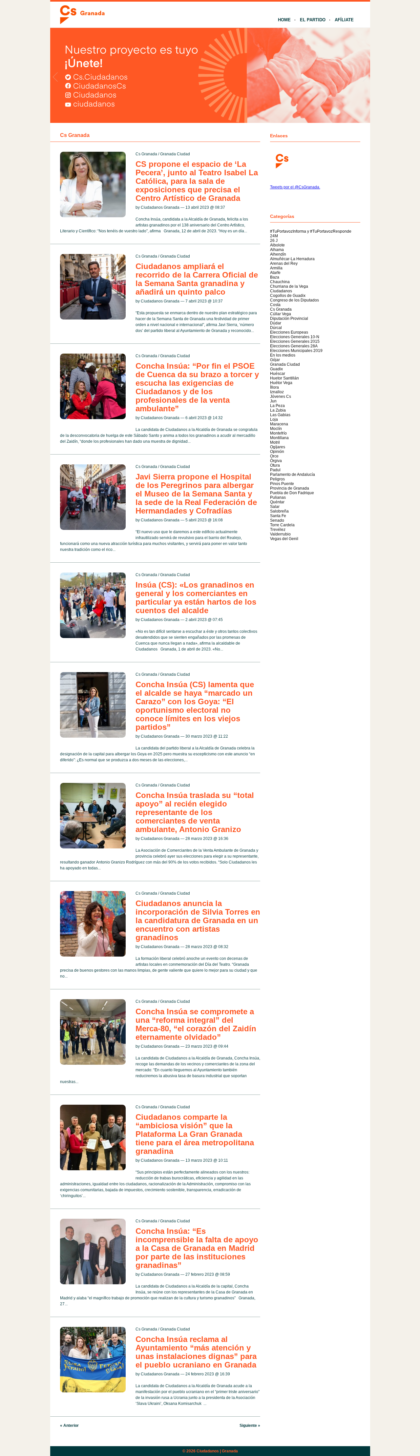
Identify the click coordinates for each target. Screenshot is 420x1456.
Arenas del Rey (284, 263)
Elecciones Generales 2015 (295, 341)
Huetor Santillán (284, 378)
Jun (273, 401)
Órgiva (276, 460)
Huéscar (277, 373)
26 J (274, 240)
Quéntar (277, 502)
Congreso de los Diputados (294, 300)
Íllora (274, 387)
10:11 (223, 1160)
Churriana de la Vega (289, 286)
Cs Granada (146, 154)
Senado (277, 520)
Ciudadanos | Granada (217, 1451)
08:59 (225, 1274)
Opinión (277, 451)
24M (274, 236)
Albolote (277, 245)
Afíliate (344, 19)
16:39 (225, 1374)
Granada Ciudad (175, 154)
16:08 (218, 520)
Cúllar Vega (280, 314)
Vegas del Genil (284, 538)
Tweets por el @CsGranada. (295, 187)
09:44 (223, 1046)
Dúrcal (276, 327)
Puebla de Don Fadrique (292, 493)
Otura (275, 465)
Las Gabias (280, 415)
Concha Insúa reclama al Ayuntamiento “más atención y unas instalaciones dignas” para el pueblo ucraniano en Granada (196, 1352)
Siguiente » (250, 1425)
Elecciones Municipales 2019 (296, 350)
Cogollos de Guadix (287, 295)
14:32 (218, 418)
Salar (275, 506)
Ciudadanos (281, 291)
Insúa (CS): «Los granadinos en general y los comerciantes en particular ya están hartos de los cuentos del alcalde (196, 597)
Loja (274, 419)
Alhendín (278, 254)
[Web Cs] (281, 160)
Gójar (275, 360)
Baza (274, 277)
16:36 (223, 838)
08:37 (220, 207)
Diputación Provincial (289, 318)
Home (284, 19)
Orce (274, 456)
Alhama (277, 249)
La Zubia (278, 410)
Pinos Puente (282, 483)
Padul (275, 470)
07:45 (218, 619)
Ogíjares (277, 447)
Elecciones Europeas (289, 332)
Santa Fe (278, 516)
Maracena (279, 424)
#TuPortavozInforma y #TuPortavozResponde (310, 231)
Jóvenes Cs (280, 396)
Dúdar (275, 323)
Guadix (276, 369)
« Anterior (69, 1425)
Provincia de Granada (289, 488)
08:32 (223, 946)
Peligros (277, 479)
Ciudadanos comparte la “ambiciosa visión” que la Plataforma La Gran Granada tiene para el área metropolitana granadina (195, 1134)
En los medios (282, 355)
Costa (275, 304)
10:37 (218, 301)
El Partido (313, 19)
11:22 (223, 736)
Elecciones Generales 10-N (294, 337)
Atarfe (275, 272)
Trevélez (277, 529)
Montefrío (278, 433)
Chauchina (280, 282)
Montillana (279, 438)
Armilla (276, 268)
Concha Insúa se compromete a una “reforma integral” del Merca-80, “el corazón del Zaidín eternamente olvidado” (196, 1024)
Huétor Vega (281, 382)
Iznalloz (277, 392)
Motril (275, 442)
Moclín (276, 428)
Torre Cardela (282, 525)
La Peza (277, 405)
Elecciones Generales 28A (294, 346)
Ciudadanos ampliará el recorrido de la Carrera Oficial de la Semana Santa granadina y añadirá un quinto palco (197, 279)
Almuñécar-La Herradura (292, 259)
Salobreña (279, 511)
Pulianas (278, 497)
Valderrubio (280, 534)
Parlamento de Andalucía (292, 474)
